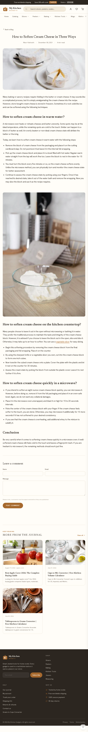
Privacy (65, 722)
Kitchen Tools (60, 16)
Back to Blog (9, 30)
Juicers (48, 675)
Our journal (7, 690)
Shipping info (7, 701)
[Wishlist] (76, 9)
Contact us (7, 708)
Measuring (49, 679)
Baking (46, 16)
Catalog (15, 16)
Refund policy (80, 722)
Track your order (9, 697)
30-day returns (53, 701)
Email (46, 469)
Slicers (24, 16)
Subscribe (36, 675)
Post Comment (13, 505)
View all (80, 535)
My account (7, 693)
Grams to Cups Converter (12, 712)
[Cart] (82, 9)
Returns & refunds (9, 705)
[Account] (70, 9)
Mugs (73, 16)
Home (6, 16)
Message (6, 479)
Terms (72, 722)
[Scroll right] (85, 16)
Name (5, 469)
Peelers (35, 16)
